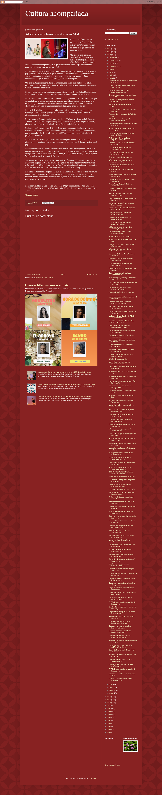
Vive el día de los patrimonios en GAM (122, 477)
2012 (109, 729)
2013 (109, 726)
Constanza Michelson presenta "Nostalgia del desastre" (119, 622)
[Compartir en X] (47, 203)
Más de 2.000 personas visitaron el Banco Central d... (121, 250)
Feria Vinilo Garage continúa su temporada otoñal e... (120, 223)
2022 (109, 700)
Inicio (63, 274)
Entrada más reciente (33, 274)
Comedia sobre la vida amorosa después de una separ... (120, 302)
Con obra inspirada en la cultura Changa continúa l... (120, 627)
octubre (112, 63)
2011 (109, 732)
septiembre (113, 66)
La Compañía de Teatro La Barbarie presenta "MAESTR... (121, 153)
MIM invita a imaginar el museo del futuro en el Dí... (121, 512)
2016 (109, 717)
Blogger (93, 779)
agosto (111, 69)
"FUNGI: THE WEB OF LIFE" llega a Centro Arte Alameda (121, 473)
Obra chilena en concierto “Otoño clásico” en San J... (120, 264)
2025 (109, 52)
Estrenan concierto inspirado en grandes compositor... (120, 632)
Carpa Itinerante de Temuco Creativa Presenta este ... (121, 589)
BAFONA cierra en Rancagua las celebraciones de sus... (120, 120)
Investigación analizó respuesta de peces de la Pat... (121, 454)
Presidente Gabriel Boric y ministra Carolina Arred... (121, 259)
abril (111, 684)
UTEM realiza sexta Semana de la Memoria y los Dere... (120, 228)
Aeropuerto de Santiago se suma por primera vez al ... (121, 293)
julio (110, 72)
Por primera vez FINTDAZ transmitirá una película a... (121, 536)
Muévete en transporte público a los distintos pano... (121, 345)
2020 (109, 706)
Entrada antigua (91, 274)
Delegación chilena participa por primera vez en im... (120, 213)
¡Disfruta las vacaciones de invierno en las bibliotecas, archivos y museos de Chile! (66, 384)
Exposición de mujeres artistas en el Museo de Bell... (121, 134)
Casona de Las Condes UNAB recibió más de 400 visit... (122, 245)
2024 (109, 55)
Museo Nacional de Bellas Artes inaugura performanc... (120, 468)
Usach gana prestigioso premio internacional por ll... (119, 565)
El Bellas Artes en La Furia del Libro (121, 157)
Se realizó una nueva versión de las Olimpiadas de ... (121, 307)
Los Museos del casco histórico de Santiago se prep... (121, 598)
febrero (111, 690)
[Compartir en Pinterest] (52, 203)
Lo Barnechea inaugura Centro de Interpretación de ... (120, 660)
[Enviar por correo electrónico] (43, 203)
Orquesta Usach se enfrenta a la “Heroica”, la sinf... (120, 218)
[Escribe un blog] (45, 203)
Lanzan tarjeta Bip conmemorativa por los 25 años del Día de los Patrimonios (64, 372)
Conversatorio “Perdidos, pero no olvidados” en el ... (120, 420)
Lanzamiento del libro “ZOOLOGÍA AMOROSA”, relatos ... (120, 646)
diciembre (112, 57)
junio (111, 75)
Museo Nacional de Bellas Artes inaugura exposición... (120, 458)
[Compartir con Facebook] (50, 203)
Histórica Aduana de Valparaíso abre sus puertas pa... (121, 350)
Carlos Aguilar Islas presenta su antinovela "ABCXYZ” (120, 485)
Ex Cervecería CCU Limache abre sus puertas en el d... (122, 546)
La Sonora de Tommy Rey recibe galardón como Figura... (120, 636)
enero (111, 693)
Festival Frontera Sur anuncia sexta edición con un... (121, 665)
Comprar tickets (31, 195)
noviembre (113, 60)
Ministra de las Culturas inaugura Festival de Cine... (120, 679)
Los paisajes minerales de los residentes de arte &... (119, 91)
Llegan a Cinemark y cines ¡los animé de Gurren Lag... (122, 612)
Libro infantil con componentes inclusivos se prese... (119, 363)
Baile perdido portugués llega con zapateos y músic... (120, 194)
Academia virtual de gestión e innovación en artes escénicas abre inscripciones (65, 397)
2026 (109, 49)
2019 (109, 709)
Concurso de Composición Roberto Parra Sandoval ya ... (121, 526)
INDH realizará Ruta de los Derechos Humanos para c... (121, 493)
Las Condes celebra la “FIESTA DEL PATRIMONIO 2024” (121, 322)
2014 (109, 723)
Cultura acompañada (56, 13)
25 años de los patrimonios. (118, 359)
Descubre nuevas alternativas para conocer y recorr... (121, 355)
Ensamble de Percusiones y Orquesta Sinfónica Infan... (122, 579)
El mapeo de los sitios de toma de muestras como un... (120, 550)
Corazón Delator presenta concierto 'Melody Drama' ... (121, 387)
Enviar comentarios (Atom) (44, 278)
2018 (109, 712)
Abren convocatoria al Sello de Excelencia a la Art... (119, 531)
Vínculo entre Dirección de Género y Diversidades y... (121, 204)
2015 (109, 720)
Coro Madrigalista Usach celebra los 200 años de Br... (121, 415)
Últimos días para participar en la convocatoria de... (120, 430)
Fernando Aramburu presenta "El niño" (122, 489)
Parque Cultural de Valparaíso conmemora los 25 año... (119, 326)
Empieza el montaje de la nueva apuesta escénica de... (120, 288)
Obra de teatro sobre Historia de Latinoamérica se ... (120, 274)
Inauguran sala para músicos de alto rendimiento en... (121, 555)
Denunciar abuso (112, 765)
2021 (109, 703)
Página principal (112, 39)
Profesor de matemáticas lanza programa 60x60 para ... (119, 139)
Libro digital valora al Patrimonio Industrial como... (120, 148)
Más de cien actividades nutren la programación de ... (120, 161)
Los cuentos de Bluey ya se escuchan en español (46, 285)
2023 (109, 697)
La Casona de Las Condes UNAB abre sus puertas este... (122, 317)
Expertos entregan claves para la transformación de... (120, 232)
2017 (109, 715)
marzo (111, 687)
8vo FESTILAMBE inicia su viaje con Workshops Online (121, 410)
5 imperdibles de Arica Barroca (119, 237)
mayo (111, 78)
